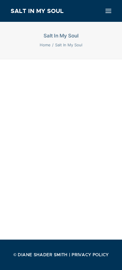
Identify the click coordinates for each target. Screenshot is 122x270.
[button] (108, 11)
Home (45, 44)
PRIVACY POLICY (90, 254)
